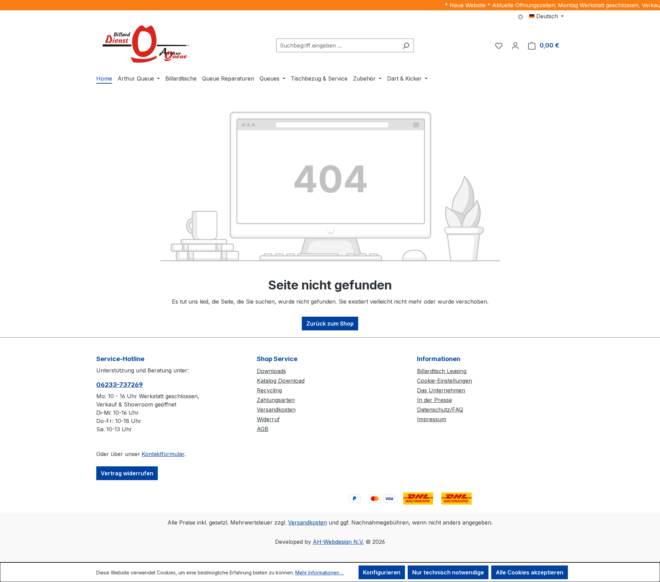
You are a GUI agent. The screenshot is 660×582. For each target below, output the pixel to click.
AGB (262, 428)
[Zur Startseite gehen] (147, 44)
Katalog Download (281, 380)
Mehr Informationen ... (319, 572)
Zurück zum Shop (330, 323)
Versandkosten (276, 409)
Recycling (269, 390)
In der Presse (434, 399)
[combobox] (337, 45)
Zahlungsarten (276, 399)
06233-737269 (119, 384)
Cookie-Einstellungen (444, 380)
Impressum (431, 419)
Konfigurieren (381, 572)
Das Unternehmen (441, 390)
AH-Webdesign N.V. (338, 541)
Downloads (271, 371)
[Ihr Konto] (515, 45)
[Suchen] (406, 45)
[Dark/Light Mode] (521, 16)
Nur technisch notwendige (448, 572)
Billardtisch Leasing (441, 371)
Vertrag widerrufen (127, 473)
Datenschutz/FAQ (440, 409)
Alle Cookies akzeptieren (529, 572)
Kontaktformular (163, 454)
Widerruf (268, 419)
